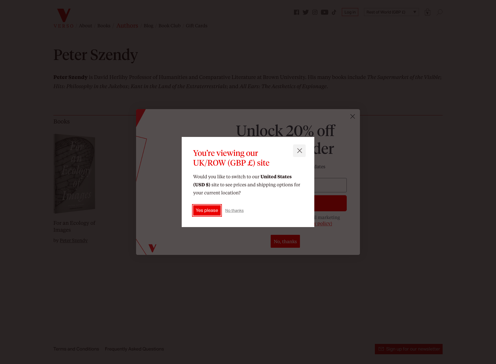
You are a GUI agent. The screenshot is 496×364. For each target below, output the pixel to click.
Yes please (207, 210)
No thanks (234, 210)
